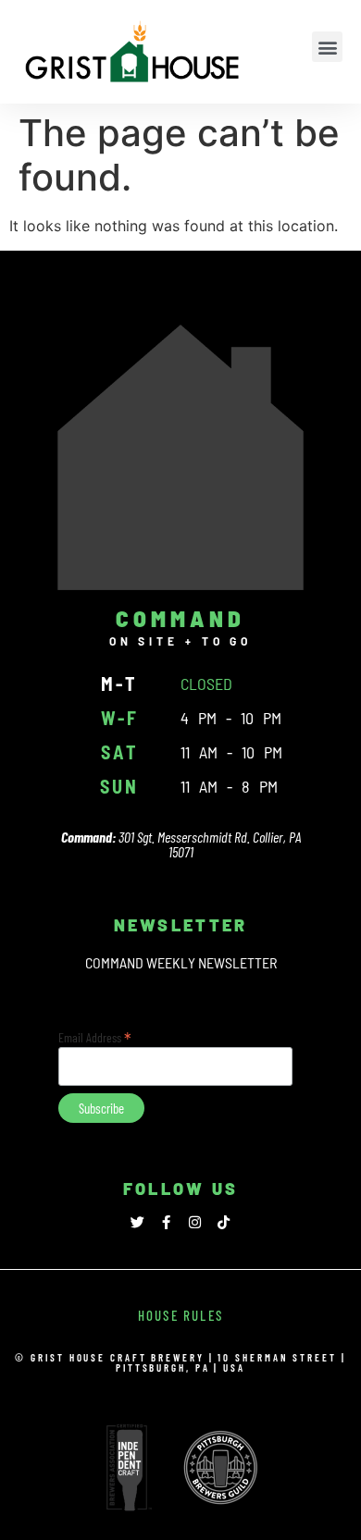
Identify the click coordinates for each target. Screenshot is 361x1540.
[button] (327, 46)
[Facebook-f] (166, 1222)
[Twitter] (137, 1222)
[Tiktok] (223, 1222)
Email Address (94, 1036)
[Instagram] (195, 1222)
